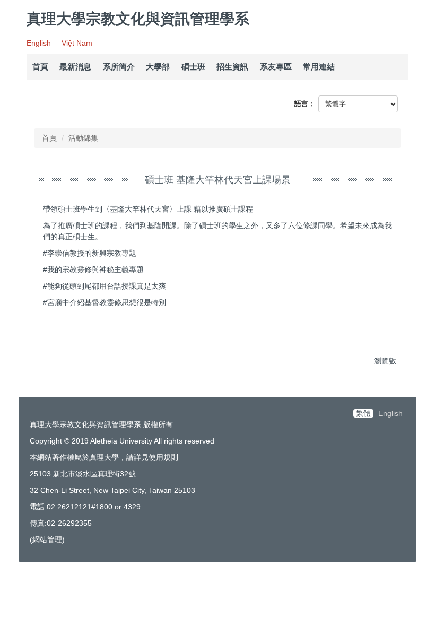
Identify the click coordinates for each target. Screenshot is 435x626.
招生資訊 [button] (232, 66)
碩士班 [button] (193, 66)
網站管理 (47, 539)
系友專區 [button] (276, 66)
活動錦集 (83, 138)
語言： (304, 104)
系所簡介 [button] (119, 66)
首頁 (40, 66)
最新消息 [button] (75, 66)
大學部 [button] (158, 66)
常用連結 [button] (319, 66)
